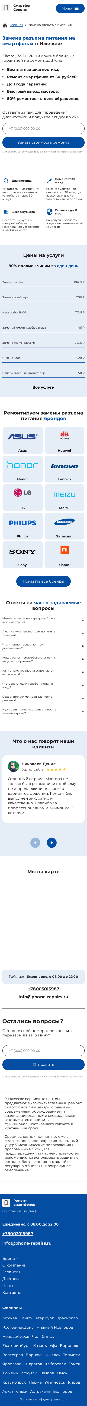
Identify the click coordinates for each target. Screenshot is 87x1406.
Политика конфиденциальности (43, 1399)
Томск (74, 1364)
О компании (14, 1265)
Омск (62, 1373)
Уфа (53, 1345)
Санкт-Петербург (37, 1318)
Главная (16, 25)
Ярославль (12, 1364)
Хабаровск (55, 1364)
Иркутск (29, 1373)
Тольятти (71, 1355)
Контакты (11, 1292)
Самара (46, 1373)
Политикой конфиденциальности (63, 151)
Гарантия (11, 1272)
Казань (40, 1345)
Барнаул (34, 1355)
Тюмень (10, 1373)
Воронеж (69, 1345)
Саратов (34, 1364)
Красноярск (14, 1382)
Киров (74, 1382)
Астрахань (40, 1391)
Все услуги (43, 387)
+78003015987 (43, 989)
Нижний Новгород (54, 1327)
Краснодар (67, 1318)
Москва (9, 1318)
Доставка (11, 1279)
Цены (7, 1286)
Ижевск (52, 1355)
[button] (52, 843)
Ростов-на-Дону (18, 1327)
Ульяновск (55, 1382)
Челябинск (43, 1336)
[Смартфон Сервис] (6, 8)
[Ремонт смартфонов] (6, 1203)
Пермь (35, 1382)
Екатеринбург (16, 1345)
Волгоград (12, 1355)
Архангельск (14, 1391)
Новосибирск (15, 1336)
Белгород (62, 1391)
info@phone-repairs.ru (43, 997)
